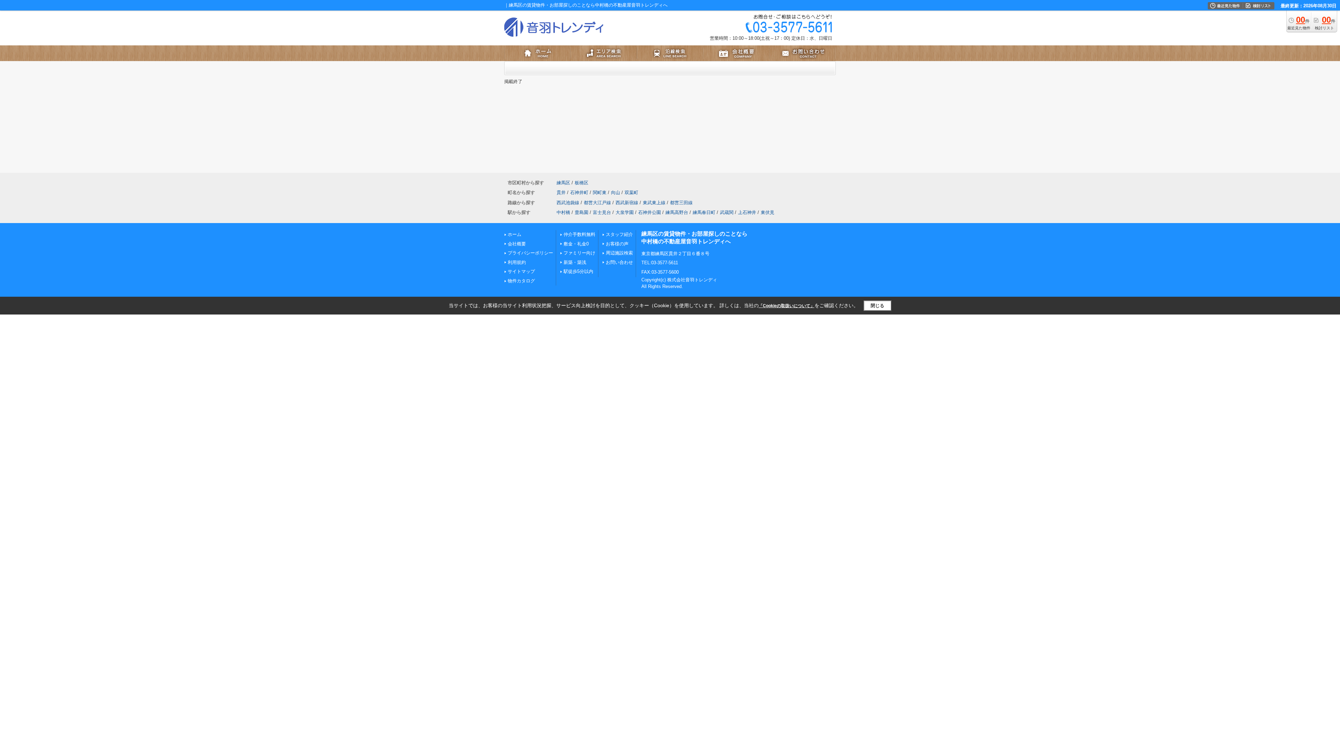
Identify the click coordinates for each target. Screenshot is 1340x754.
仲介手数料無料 (579, 234)
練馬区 (563, 182)
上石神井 (747, 212)
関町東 (599, 192)
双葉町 (631, 192)
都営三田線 (681, 202)
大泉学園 (625, 212)
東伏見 (767, 212)
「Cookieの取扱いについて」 (786, 305)
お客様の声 (617, 243)
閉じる (877, 305)
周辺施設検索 (619, 253)
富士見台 (602, 212)
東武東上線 (654, 202)
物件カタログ (521, 280)
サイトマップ (521, 271)
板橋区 (581, 182)
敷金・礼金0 (576, 243)
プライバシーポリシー (530, 253)
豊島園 (581, 212)
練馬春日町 (704, 212)
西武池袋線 (568, 202)
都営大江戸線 (597, 202)
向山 (615, 192)
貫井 (561, 192)
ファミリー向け (579, 253)
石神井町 (579, 192)
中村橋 (563, 212)
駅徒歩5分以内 (578, 271)
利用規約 (517, 262)
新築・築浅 (575, 262)
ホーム (514, 234)
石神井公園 (649, 212)
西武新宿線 (627, 202)
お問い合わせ (619, 262)
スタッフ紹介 (619, 234)
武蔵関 (727, 212)
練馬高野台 (676, 212)
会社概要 (517, 243)
